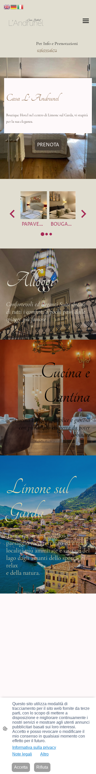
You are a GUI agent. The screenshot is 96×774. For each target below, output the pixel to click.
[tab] (42, 234)
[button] (7, 6)
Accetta (21, 767)
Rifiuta (42, 767)
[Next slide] (83, 214)
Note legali (22, 754)
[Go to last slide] (12, 214)
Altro (44, 754)
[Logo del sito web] (26, 22)
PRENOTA (48, 145)
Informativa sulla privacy (34, 747)
